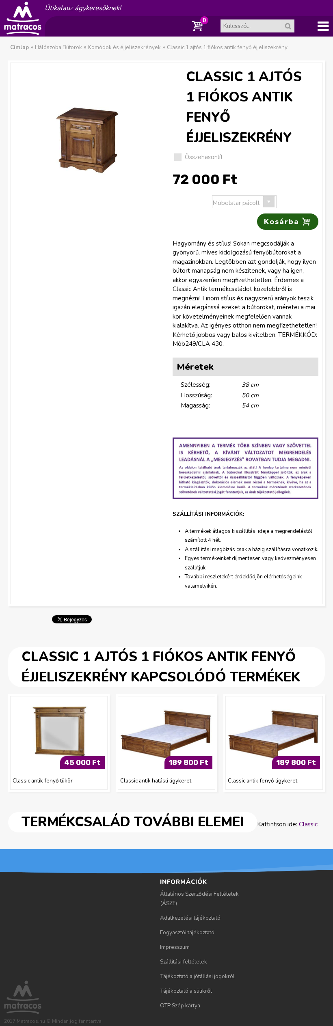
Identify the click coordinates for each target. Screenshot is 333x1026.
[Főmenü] (323, 26)
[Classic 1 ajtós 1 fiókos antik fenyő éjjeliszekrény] (87, 126)
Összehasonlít (204, 157)
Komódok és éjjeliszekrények (124, 47)
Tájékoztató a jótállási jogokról (197, 976)
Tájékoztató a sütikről (186, 991)
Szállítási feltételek (183, 962)
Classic (308, 824)
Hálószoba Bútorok (58, 47)
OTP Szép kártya (180, 1005)
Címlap (19, 47)
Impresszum (175, 947)
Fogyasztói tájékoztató (187, 932)
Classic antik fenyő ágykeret (262, 781)
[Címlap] (22, 32)
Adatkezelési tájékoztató (190, 918)
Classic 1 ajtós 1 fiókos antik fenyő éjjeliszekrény (227, 47)
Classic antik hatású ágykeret (155, 781)
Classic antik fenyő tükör (43, 781)
